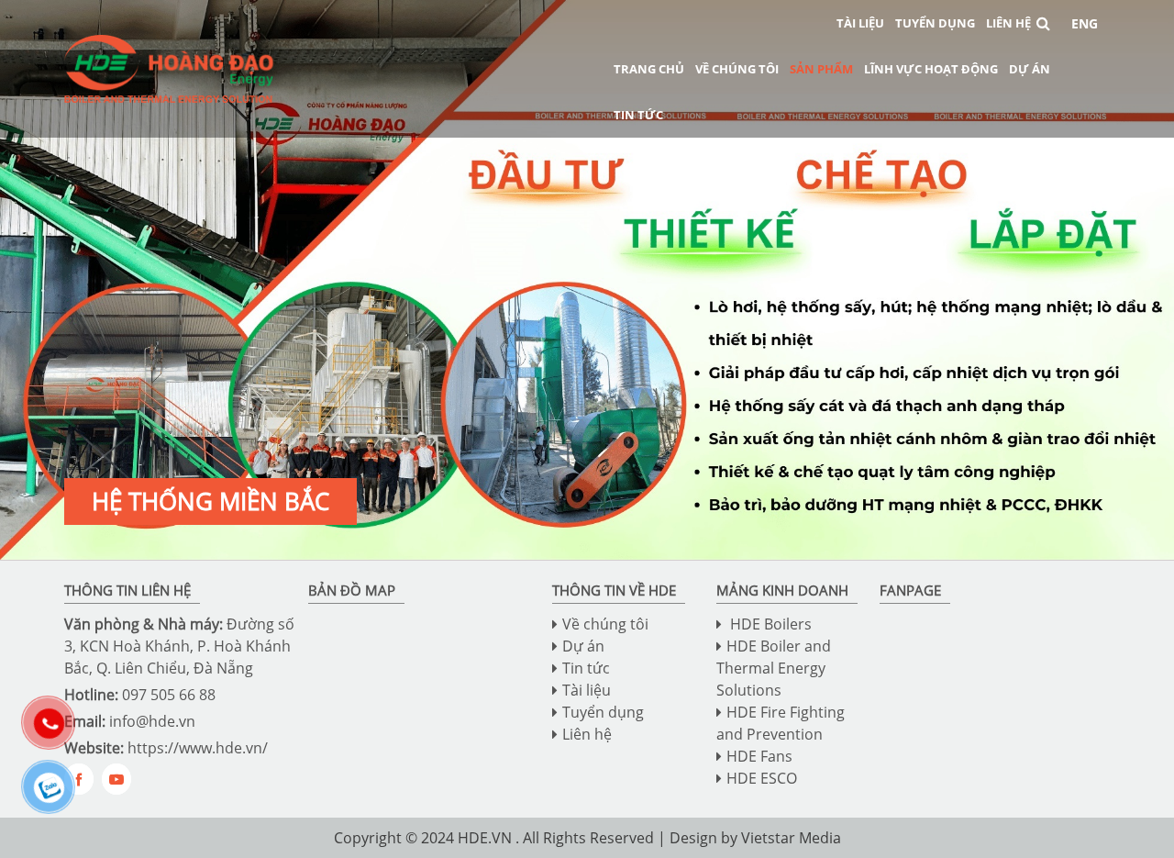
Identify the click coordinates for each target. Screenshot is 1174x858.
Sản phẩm (821, 69)
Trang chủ (649, 69)
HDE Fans (759, 756)
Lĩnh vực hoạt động (931, 69)
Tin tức (638, 114)
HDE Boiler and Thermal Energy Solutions (773, 668)
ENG (1084, 23)
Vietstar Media (791, 838)
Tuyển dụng (935, 23)
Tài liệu (860, 23)
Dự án (1029, 69)
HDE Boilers (769, 624)
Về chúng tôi (737, 69)
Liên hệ (1008, 23)
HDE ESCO (761, 778)
